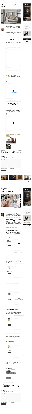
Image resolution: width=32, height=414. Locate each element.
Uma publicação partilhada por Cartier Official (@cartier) (19, 252)
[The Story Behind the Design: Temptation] (19, 177)
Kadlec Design (15, 44)
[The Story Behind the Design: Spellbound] (12, 177)
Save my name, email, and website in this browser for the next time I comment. (8, 168)
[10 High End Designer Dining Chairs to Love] (27, 177)
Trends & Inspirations (5, 3)
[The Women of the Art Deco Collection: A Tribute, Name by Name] (4, 177)
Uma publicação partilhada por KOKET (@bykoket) (13, 100)
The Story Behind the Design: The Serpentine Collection (2, 217)
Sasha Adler (12, 44)
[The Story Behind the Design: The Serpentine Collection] (2, 214)
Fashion (1, 188)
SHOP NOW (9, 299)
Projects (1, 3)
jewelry (8, 382)
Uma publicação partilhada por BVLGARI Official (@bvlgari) (20, 279)
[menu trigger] (1, 1)
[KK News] (3, 1)
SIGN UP (27, 39)
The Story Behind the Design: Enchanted (2, 32)
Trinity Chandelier (8, 76)
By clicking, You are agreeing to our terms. (27, 41)
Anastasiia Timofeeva (15, 107)
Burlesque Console (19, 108)
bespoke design (5, 382)
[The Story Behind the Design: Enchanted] (2, 29)
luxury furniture (11, 382)
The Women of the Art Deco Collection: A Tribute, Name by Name (4, 182)
